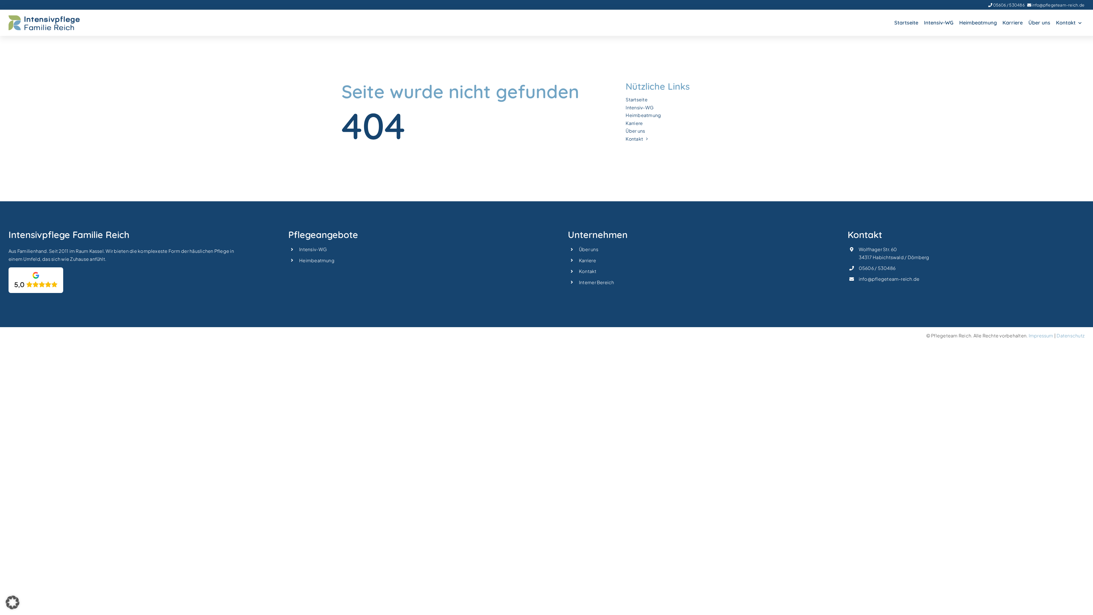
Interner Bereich (596, 282)
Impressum (1041, 336)
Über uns (588, 249)
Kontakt (588, 271)
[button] (12, 602)
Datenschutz (1070, 336)
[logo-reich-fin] (44, 17)
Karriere (587, 260)
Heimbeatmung (316, 260)
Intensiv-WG (313, 249)
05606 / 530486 (1008, 4)
